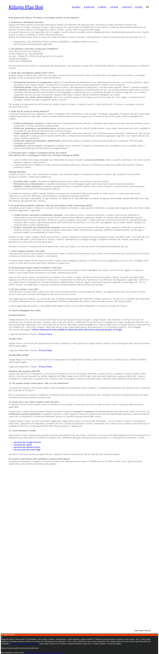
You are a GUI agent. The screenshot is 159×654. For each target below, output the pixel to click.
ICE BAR (114, 7)
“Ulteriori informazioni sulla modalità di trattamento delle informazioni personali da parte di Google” (76, 329)
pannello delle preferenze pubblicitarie (23, 644)
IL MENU (102, 7)
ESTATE (138, 7)
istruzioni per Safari (23, 445)
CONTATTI (127, 7)
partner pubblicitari (31, 653)
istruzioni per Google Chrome (27, 442)
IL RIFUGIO (89, 7)
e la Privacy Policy (57, 653)
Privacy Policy (45, 334)
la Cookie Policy (45, 653)
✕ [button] (1, 637)
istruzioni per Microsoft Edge (27, 450)
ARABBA (76, 7)
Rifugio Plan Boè (26, 7)
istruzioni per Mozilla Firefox (27, 447)
